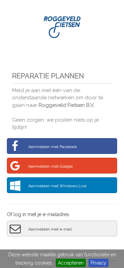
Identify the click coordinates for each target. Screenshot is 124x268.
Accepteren (71, 263)
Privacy (98, 263)
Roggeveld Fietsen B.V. (66, 105)
